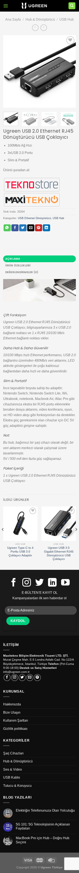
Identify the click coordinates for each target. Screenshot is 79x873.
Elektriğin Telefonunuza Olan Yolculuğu (45, 810)
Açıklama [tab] (12, 259)
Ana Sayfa (13, 19)
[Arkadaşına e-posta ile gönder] (30, 227)
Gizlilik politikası (15, 728)
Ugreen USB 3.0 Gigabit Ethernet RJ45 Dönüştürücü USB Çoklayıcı (59, 553)
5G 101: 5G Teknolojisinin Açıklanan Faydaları (43, 826)
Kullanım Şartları (15, 720)
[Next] (69, 71)
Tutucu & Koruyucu (17, 785)
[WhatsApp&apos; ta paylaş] (7, 227)
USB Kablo (11, 777)
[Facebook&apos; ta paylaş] (15, 227)
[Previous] (10, 71)
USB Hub (66, 19)
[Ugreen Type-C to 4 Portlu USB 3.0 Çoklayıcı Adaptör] (20, 524)
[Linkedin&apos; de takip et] (52, 583)
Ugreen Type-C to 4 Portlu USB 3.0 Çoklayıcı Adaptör (20, 551)
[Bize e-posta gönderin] (29, 677)
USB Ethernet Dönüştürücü (34, 218)
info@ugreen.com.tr (16, 671)
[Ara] (72, 5)
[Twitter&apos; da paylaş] (22, 227)
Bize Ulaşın (11, 712)
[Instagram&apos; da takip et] (26, 583)
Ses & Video (12, 769)
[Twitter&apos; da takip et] (39, 583)
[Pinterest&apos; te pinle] (38, 227)
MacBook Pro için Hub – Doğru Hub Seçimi (42, 840)
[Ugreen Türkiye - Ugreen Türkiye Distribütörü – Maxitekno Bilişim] (34, 5)
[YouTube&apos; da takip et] (65, 583)
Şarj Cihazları (13, 753)
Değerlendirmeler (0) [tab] (21, 272)
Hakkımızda (12, 704)
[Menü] (5, 6)
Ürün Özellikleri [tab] (18, 265)
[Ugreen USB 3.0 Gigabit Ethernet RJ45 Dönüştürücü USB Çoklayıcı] (59, 524)
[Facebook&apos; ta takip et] (13, 583)
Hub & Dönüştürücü (40, 19)
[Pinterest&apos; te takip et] (37, 677)
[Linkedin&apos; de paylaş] (46, 227)
